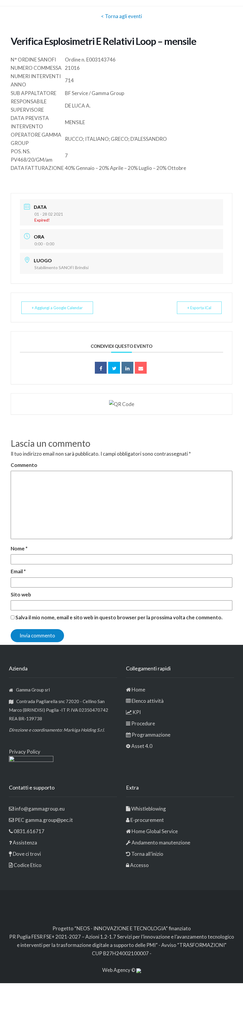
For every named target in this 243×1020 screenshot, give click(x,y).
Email (18, 571)
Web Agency (116, 970)
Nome (19, 548)
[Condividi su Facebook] (101, 368)
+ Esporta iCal (199, 307)
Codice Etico (27, 865)
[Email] (141, 368)
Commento (24, 465)
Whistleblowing (148, 809)
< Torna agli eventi (121, 16)
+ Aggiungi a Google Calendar (57, 307)
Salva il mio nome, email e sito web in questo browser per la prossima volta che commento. (119, 617)
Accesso (139, 865)
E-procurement (147, 820)
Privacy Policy (24, 752)
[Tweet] (114, 368)
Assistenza (25, 842)
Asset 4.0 (141, 746)
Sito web (21, 594)
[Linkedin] (127, 368)
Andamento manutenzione (160, 842)
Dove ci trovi (27, 854)
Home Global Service (155, 831)
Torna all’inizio (146, 854)
